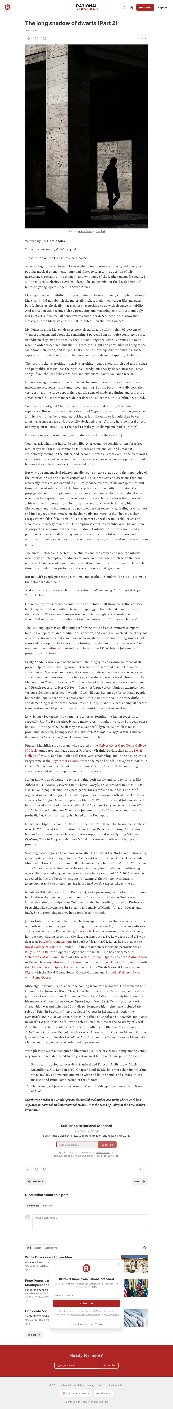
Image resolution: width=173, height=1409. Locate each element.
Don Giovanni (75, 962)
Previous (37, 1181)
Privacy (91, 1385)
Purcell (111, 972)
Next (137, 1181)
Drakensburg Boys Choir (73, 931)
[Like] (28, 38)
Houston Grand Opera (46, 967)
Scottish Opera (109, 962)
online (51, 648)
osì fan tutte (132, 962)
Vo (92, 766)
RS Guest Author (48, 1297)
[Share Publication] (131, 7)
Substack (70, 1401)
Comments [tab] (33, 1205)
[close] (119, 1264)
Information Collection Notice (85, 1314)
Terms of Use (102, 1311)
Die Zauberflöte (74, 967)
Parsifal (30, 766)
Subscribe (145, 7)
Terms (100, 1385)
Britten (50, 952)
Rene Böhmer (85, 231)
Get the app (103, 1393)
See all (32, 1334)
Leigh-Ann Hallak (48, 1320)
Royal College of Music (41, 947)
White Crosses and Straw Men (48, 1257)
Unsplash (100, 231)
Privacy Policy (112, 1314)
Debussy (31, 957)
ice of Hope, (102, 766)
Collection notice (115, 1385)
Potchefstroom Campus (55, 941)
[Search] (124, 7)
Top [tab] (29, 1247)
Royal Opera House (65, 760)
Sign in (162, 7)
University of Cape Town (116, 745)
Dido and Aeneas (130, 972)
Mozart (58, 962)
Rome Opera (41, 977)
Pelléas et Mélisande (53, 957)
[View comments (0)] (36, 38)
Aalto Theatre (138, 957)
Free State (125, 921)
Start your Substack (77, 1393)
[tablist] (39, 1205)
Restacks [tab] (47, 1205)
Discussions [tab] (51, 1247)
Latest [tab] (37, 1247)
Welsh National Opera (96, 957)
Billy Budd (32, 952)
